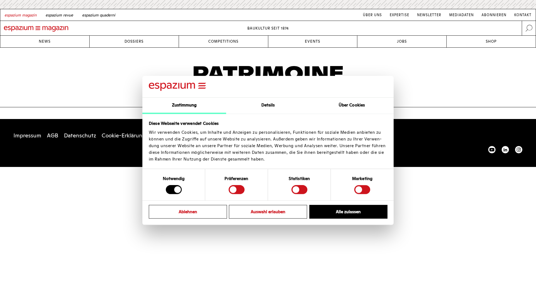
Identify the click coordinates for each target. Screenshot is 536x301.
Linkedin (505, 150)
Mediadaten (461, 15)
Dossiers (134, 41)
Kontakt (523, 15)
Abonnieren (494, 15)
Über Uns (372, 15)
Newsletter (429, 15)
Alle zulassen (348, 212)
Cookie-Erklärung (124, 135)
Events (312, 41)
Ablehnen (188, 212)
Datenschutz (80, 135)
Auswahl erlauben (268, 212)
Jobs (402, 41)
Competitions (223, 41)
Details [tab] (268, 105)
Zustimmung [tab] (184, 105)
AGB (52, 135)
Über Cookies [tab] (352, 105)
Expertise (399, 15)
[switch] (237, 189)
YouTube (492, 150)
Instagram (519, 150)
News (45, 41)
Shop (491, 41)
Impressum (27, 135)
